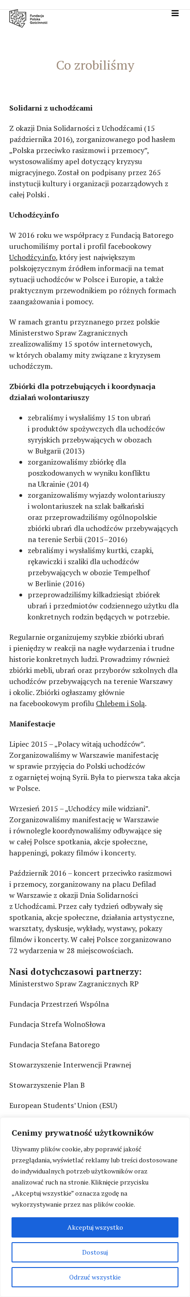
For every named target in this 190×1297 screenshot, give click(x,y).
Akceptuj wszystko (95, 1227)
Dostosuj (95, 1252)
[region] (95, 1207)
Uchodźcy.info (32, 257)
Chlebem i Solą (120, 703)
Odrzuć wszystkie (95, 1277)
